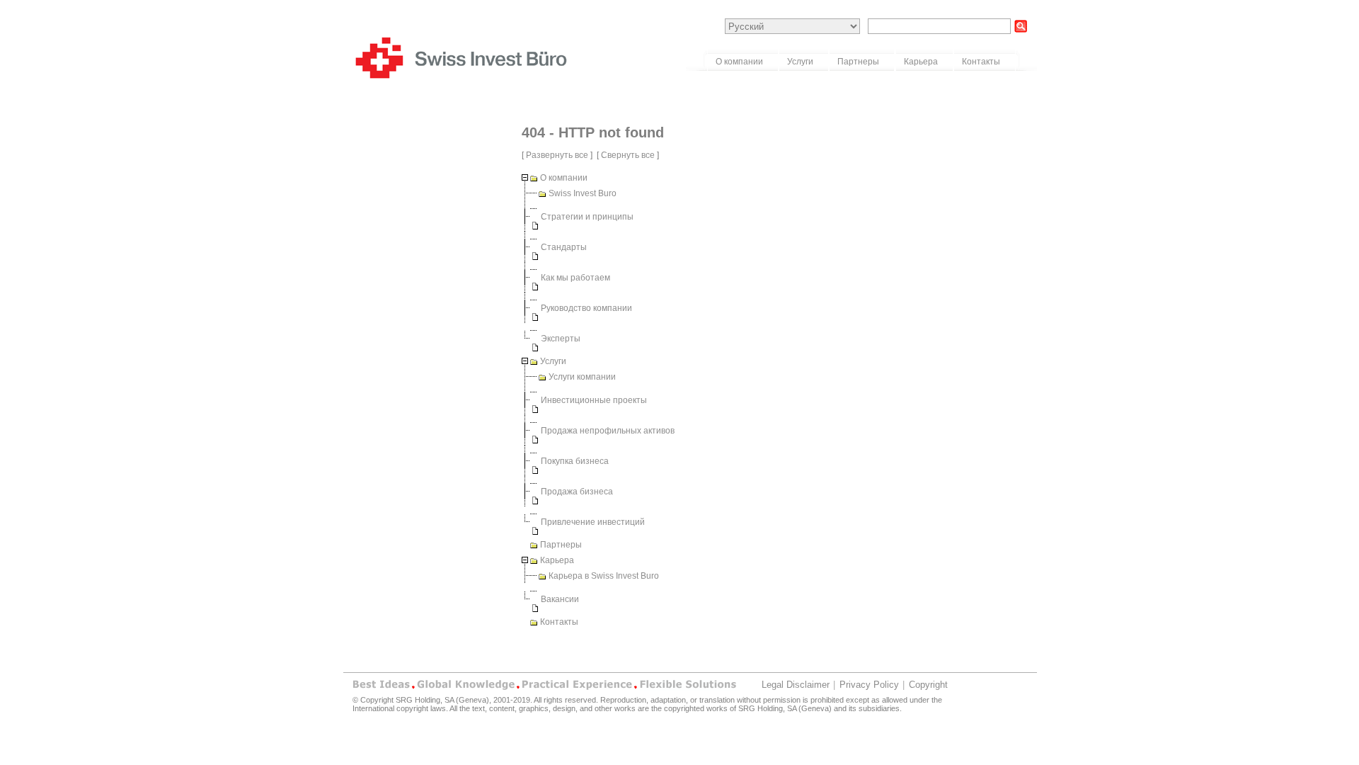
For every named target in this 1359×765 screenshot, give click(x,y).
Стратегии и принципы (587, 217)
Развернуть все (557, 155)
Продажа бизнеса (577, 492)
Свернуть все (628, 155)
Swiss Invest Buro (583, 193)
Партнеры (561, 545)
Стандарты (564, 247)
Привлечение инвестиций (593, 522)
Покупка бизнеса (575, 461)
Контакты (559, 622)
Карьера (557, 560)
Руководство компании (586, 308)
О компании (563, 178)
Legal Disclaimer (796, 685)
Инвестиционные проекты (594, 400)
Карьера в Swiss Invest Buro (604, 576)
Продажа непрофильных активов (608, 431)
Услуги (553, 361)
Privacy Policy (869, 685)
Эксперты (560, 339)
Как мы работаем (575, 278)
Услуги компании (582, 377)
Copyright (928, 685)
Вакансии (560, 599)
